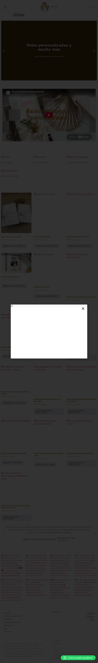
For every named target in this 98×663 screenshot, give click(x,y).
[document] (49, 331)
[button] (78, 657)
